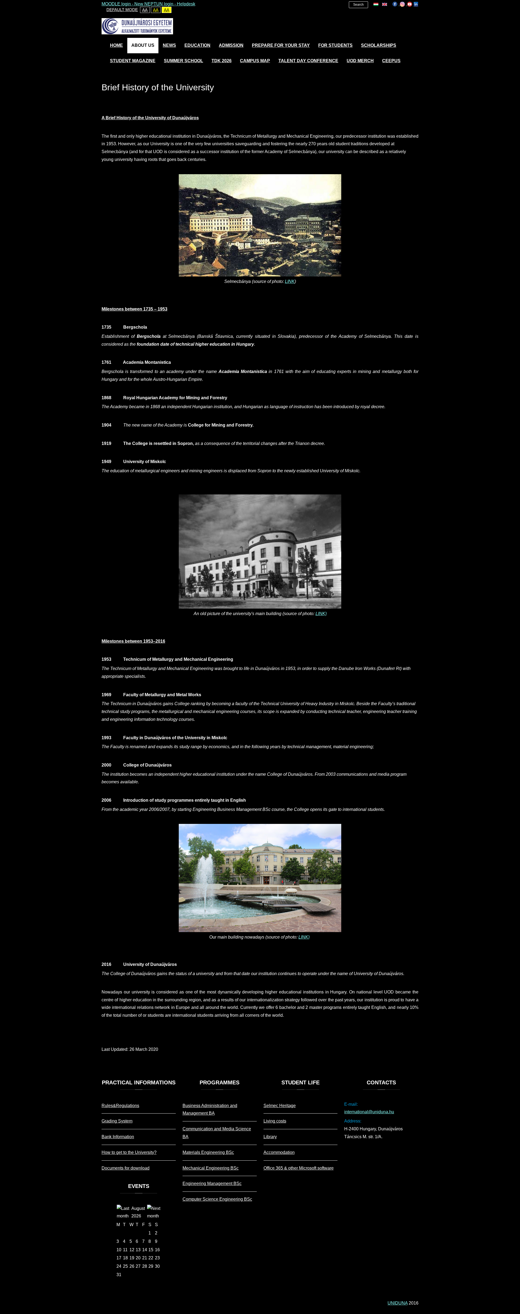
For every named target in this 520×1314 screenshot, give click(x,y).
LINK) (321, 613)
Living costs (275, 1121)
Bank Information (118, 1136)
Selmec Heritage (280, 1105)
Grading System (117, 1121)
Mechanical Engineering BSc (211, 1168)
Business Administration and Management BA (210, 1109)
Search (358, 4)
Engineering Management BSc (212, 1183)
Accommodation (279, 1152)
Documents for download (126, 1168)
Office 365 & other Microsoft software (299, 1168)
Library (270, 1136)
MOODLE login (116, 4)
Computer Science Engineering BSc (217, 1199)
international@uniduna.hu (369, 1112)
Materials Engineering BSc (208, 1152)
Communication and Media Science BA (217, 1133)
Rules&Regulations (120, 1105)
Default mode (122, 9)
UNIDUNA (398, 1303)
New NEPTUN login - (155, 4)
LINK (290, 281)
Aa (145, 10)
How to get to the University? (129, 1152)
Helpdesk (186, 4)
